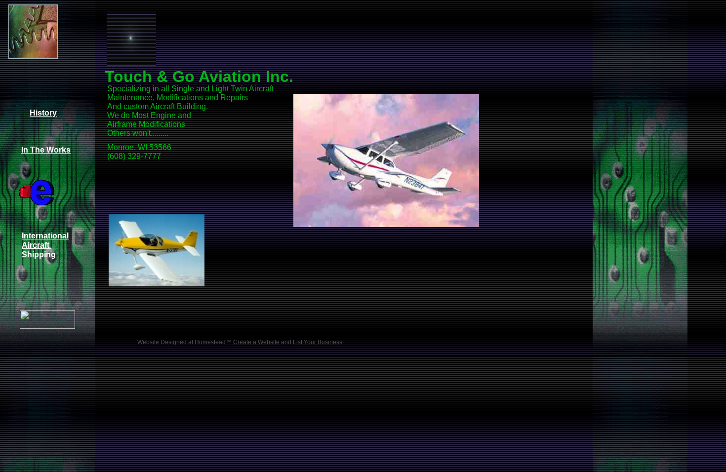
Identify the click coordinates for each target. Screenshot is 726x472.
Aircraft (36, 245)
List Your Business (317, 342)
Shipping (39, 254)
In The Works (46, 150)
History (43, 113)
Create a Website (256, 342)
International (45, 236)
